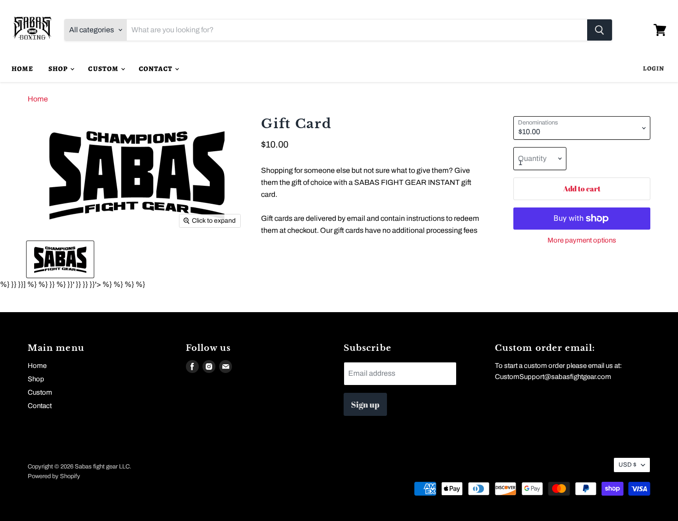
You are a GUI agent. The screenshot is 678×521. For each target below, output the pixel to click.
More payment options (581, 240)
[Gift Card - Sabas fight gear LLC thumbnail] (60, 259)
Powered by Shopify (54, 476)
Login (653, 68)
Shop (58, 68)
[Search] (599, 30)
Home (22, 68)
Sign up (365, 404)
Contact (156, 68)
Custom (103, 68)
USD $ (627, 465)
